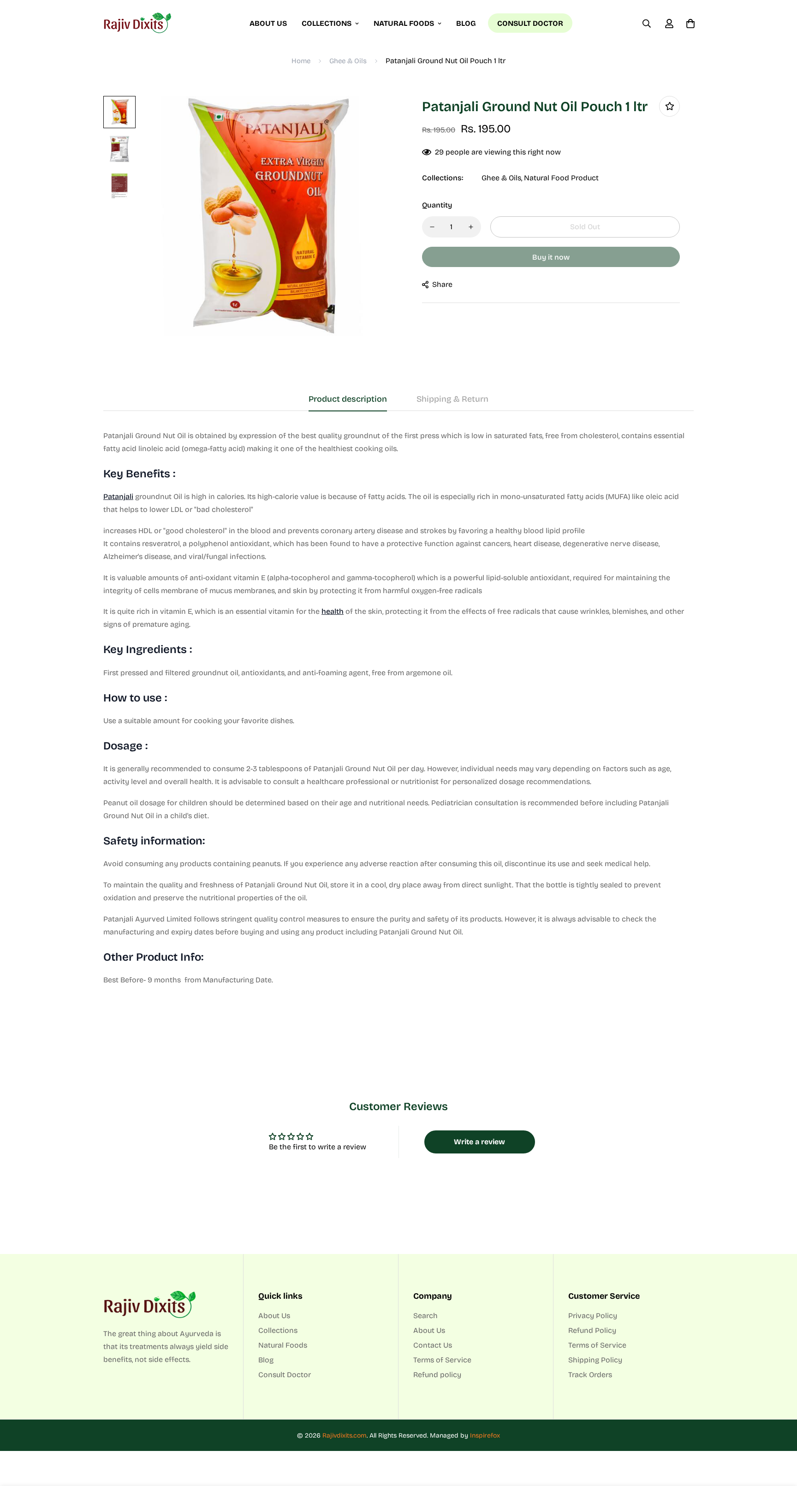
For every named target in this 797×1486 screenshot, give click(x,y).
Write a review (479, 1141)
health (332, 611)
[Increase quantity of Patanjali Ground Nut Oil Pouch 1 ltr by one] (471, 227)
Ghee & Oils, (502, 177)
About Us (268, 23)
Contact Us (432, 1345)
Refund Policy (592, 1330)
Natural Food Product (561, 177)
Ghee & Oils (348, 61)
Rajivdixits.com (344, 1435)
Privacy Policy (592, 1315)
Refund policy (437, 1374)
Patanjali (118, 496)
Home (300, 61)
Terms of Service (442, 1359)
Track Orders (590, 1374)
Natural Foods (404, 23)
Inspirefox (485, 1435)
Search (425, 1315)
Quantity (437, 205)
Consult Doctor (530, 23)
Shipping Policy (595, 1359)
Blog (466, 23)
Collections (326, 23)
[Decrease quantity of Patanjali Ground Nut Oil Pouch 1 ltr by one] (432, 227)
